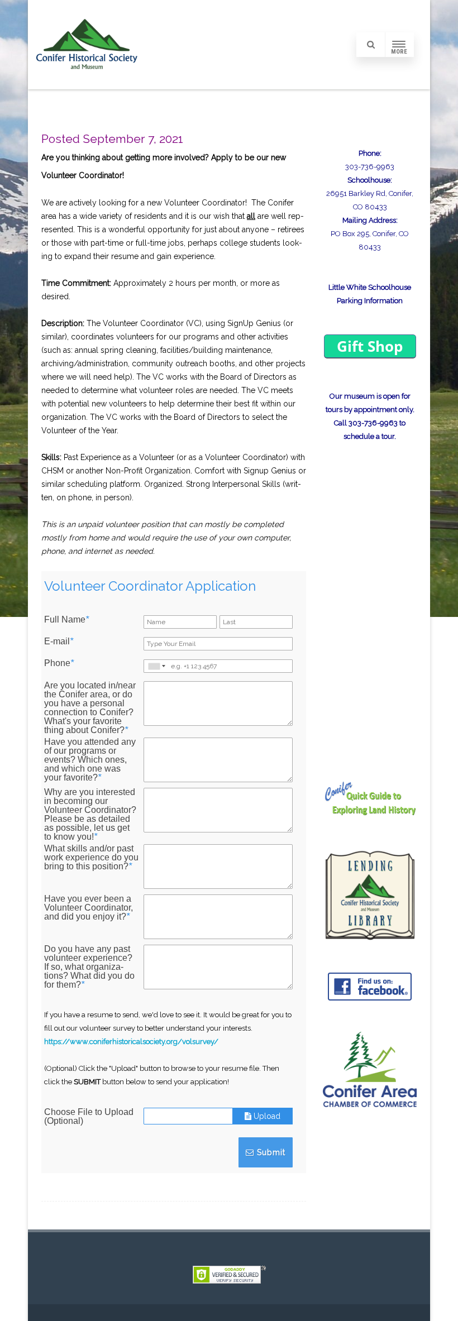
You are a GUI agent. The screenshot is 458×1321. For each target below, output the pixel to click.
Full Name (66, 619)
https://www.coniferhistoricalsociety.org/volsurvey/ (131, 1041)
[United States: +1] (156, 666)
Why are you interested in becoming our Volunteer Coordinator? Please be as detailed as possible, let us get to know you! (90, 814)
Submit (269, 1152)
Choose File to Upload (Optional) (88, 1117)
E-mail (58, 641)
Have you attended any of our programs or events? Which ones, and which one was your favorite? (90, 760)
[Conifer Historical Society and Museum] (86, 85)
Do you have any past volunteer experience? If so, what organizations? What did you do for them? (89, 967)
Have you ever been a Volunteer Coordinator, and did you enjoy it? (88, 907)
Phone (59, 663)
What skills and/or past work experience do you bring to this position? (91, 857)
